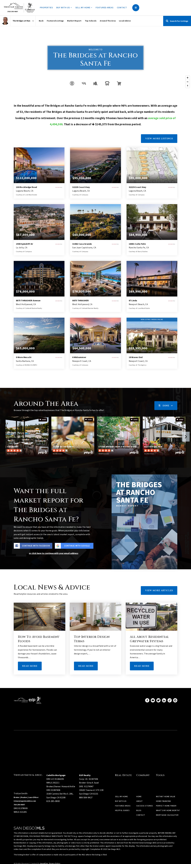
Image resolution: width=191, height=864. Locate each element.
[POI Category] (72, 83)
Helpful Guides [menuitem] (122, 810)
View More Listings (159, 138)
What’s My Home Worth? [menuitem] (168, 810)
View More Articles (159, 590)
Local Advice (125, 20)
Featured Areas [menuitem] (105, 7)
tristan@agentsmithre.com (25, 801)
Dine (166, 405)
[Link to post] (39, 617)
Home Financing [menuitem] (163, 801)
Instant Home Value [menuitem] (165, 796)
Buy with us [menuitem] (63, 7)
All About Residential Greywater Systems (149, 639)
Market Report (74, 20)
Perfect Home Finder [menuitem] (166, 805)
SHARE (44, 420)
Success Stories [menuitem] (144, 805)
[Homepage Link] (20, 7)
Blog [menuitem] (138, 810)
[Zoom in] (188, 78)
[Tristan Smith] (5, 21)
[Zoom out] (188, 82)
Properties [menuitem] (46, 7)
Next (186, 437)
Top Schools (91, 20)
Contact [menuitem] (122, 7)
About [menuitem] (139, 801)
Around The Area (108, 20)
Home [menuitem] (139, 796)
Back (41, 20)
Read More (29, 666)
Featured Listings (55, 20)
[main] (95, 352)
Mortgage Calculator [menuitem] (167, 815)
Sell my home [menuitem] (83, 7)
